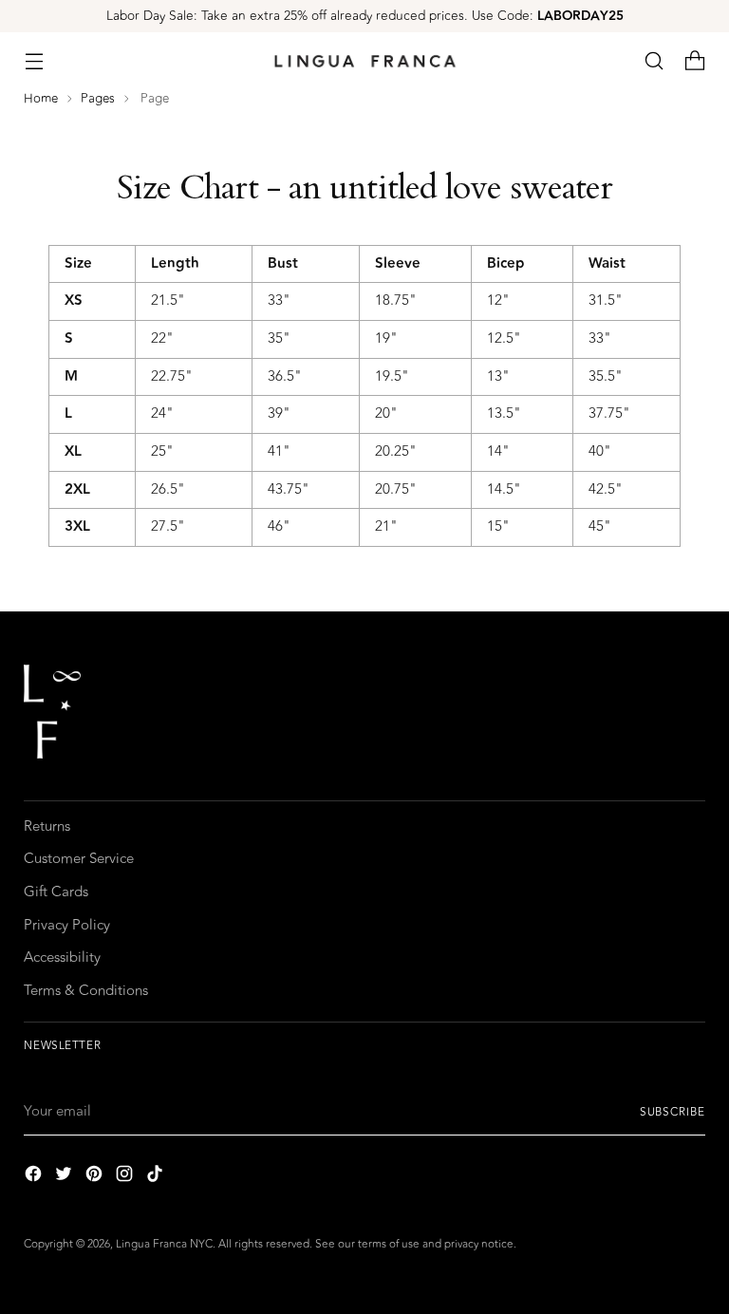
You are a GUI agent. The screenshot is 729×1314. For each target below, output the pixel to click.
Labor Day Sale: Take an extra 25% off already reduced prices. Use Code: (365, 16)
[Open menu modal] (33, 61)
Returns (47, 826)
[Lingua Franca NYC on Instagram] (126, 1177)
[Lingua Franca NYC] (364, 61)
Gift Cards (56, 892)
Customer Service (79, 859)
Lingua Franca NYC (164, 1243)
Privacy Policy (67, 925)
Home (41, 98)
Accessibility (62, 957)
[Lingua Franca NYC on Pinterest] (95, 1177)
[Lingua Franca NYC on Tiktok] (156, 1177)
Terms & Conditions (86, 991)
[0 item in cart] (695, 61)
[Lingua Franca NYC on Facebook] (35, 1177)
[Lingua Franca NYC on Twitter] (65, 1177)
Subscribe (672, 1111)
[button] (654, 61)
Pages (98, 98)
